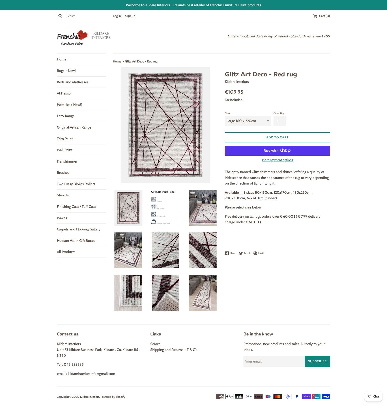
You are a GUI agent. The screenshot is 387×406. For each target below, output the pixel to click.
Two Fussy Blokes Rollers (76, 184)
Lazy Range (66, 116)
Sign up (130, 16)
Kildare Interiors (89, 396)
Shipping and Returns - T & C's (173, 350)
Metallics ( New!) (69, 105)
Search (155, 344)
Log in (117, 16)
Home (61, 59)
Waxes (62, 218)
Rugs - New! (66, 71)
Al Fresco (64, 93)
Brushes (63, 172)
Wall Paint (64, 150)
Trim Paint (65, 139)
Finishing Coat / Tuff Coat (76, 206)
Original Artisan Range (74, 127)
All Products (66, 252)
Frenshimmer (67, 161)
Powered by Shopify (113, 396)
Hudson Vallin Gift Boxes (76, 240)
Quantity (278, 113)
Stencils (63, 195)
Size (227, 113)
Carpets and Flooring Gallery (78, 229)
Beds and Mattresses (72, 82)
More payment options (277, 160)
